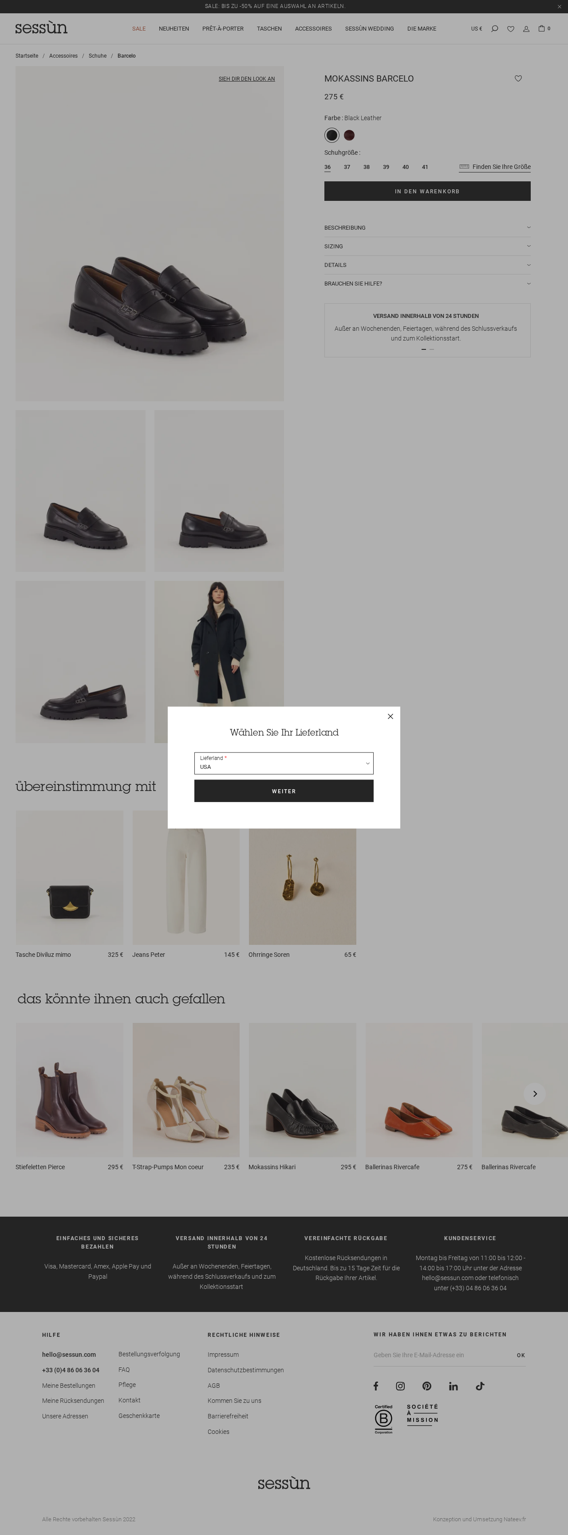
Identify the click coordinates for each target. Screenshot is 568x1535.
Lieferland (211, 758)
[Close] (390, 716)
